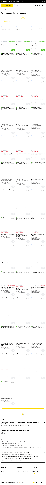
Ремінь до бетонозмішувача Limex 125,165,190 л (22, 344)
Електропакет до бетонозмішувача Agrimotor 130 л (23, 263)
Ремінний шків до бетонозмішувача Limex (38, 288)
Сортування (34, 17)
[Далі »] (27, 414)
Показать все (6, 20)
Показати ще (23, 409)
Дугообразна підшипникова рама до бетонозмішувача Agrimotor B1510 (7, 344)
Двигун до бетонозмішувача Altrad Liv (37, 180)
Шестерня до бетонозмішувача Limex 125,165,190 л (22, 316)
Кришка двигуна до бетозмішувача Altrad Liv (37, 316)
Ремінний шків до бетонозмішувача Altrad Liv (23, 154)
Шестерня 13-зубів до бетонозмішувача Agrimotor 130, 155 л (7, 125)
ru (42, 1)
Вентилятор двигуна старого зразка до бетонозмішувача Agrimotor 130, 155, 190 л (21, 208)
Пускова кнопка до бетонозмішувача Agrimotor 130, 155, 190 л (22, 235)
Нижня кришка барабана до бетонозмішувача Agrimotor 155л (37, 99)
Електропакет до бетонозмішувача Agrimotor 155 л (8, 99)
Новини (2, 471)
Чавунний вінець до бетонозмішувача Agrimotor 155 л (22, 71)
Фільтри (12, 17)
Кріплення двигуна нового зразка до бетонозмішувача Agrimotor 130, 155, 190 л (22, 44)
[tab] (23, 424)
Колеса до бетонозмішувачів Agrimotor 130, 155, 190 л (21, 99)
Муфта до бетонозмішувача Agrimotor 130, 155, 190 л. (6, 180)
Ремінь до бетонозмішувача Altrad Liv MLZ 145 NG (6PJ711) (7, 288)
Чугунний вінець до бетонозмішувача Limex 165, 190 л (22, 289)
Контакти (21, 1)
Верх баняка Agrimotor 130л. (6, 398)
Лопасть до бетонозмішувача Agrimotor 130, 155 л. (37, 371)
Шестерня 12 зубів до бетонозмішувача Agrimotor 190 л (7, 372)
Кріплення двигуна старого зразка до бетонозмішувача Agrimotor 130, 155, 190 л (37, 44)
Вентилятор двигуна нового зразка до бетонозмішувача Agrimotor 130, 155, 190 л (8, 44)
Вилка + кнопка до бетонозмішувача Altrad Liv (36, 263)
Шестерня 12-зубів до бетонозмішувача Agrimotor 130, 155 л (37, 71)
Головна (2, 9)
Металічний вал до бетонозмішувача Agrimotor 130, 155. (22, 180)
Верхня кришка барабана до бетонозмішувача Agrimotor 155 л (7, 154)
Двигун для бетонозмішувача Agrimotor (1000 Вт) (6, 71)
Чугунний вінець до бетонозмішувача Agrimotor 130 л (7, 263)
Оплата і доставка (16, 1)
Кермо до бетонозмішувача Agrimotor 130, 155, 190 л (36, 344)
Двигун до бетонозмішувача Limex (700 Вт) (37, 235)
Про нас (10, 1)
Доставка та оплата (20, 470)
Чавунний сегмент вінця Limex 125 (7, 234)
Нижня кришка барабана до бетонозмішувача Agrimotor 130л (37, 208)
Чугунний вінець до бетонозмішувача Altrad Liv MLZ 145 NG (22, 125)
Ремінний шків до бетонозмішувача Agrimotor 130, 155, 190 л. (38, 154)
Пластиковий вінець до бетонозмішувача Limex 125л (36, 125)
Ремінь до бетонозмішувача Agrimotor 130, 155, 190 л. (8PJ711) (7, 207)
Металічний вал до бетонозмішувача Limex (20, 371)
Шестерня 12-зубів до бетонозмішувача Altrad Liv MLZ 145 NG (7, 316)
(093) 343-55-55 (35, 470)
